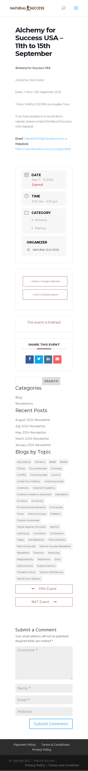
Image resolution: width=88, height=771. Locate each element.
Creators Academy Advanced (34, 494)
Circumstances (38, 468)
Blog (18, 397)
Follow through (37, 513)
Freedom (55, 513)
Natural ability (57, 539)
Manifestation (36, 539)
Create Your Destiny (28, 481)
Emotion (22, 500)
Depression (61, 494)
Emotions (37, 500)
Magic (20, 539)
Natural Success (26, 546)
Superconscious (46, 565)
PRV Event (48, 589)
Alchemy (41, 220)
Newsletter (23, 552)
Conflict (21, 474)
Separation (43, 559)
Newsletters (24, 403)
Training (40, 228)
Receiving (54, 552)
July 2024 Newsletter (30, 426)
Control (55, 474)
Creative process (53, 481)
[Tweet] (39, 359)
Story (57, 559)
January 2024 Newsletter (33, 445)
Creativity (23, 487)
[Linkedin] (48, 359)
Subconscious (25, 565)
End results (56, 507)
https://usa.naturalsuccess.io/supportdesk (43, 149)
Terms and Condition (63, 765)
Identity (54, 526)
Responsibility (25, 559)
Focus (20, 513)
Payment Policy (25, 745)
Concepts (56, 468)
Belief (53, 461)
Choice (21, 468)
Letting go (23, 533)
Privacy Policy (41, 749)
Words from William (29, 578)
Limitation (39, 533)
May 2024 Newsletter (30, 432)
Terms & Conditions (55, 745)
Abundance (24, 461)
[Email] (57, 359)
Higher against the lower (31, 526)
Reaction (39, 552)
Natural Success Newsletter (55, 546)
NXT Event (40, 602)
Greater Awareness (28, 520)
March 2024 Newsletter (32, 439)
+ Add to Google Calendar (45, 281)
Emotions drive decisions (31, 507)
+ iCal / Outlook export (45, 294)
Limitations (56, 533)
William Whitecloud (51, 572)
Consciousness (38, 474)
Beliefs (63, 461)
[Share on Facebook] (30, 359)
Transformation (26, 572)
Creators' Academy (44, 487)
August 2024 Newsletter (33, 420)
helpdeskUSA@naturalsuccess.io (45, 138)
